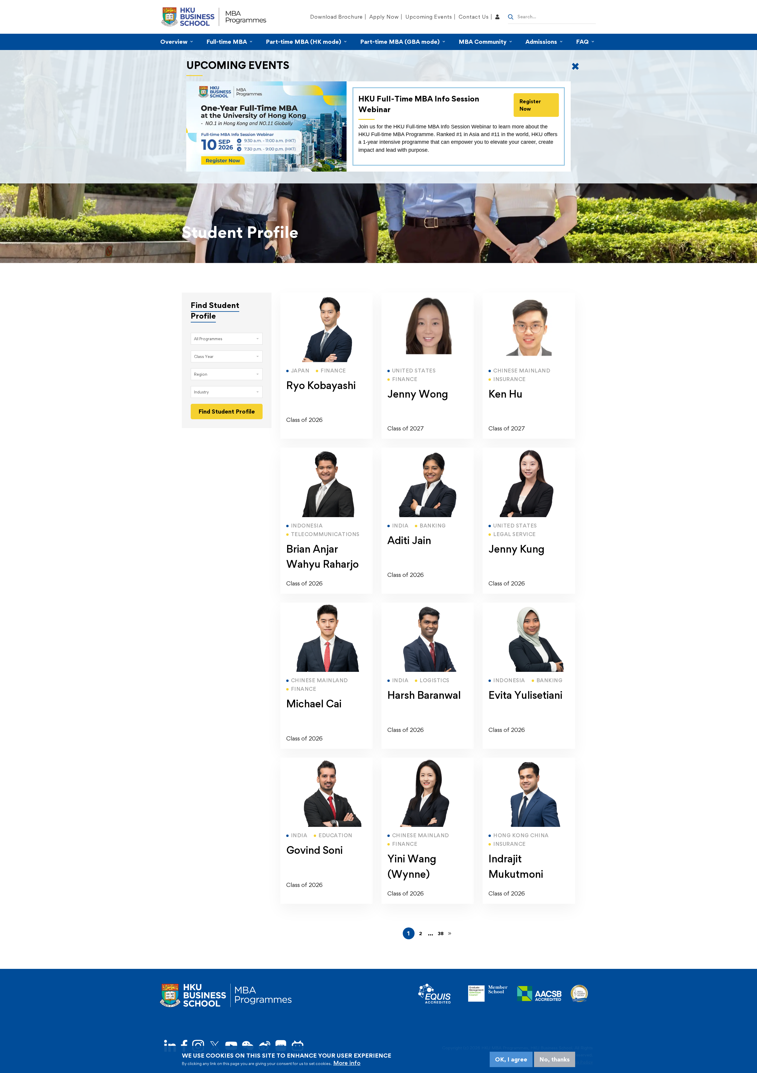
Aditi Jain (409, 540)
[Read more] (326, 296)
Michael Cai (314, 703)
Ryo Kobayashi (321, 385)
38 (441, 933)
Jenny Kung (516, 549)
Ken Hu (506, 394)
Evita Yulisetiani (525, 695)
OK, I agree (511, 1059)
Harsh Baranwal (424, 695)
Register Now (530, 105)
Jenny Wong (417, 394)
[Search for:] (552, 16)
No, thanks (554, 1059)
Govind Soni (314, 850)
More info (346, 1062)
